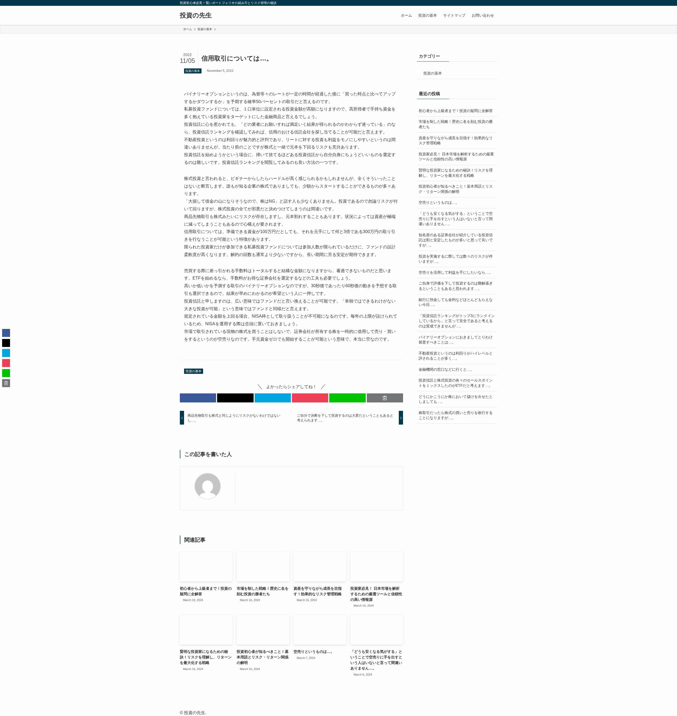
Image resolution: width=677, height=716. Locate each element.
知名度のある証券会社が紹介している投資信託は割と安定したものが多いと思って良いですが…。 (456, 240)
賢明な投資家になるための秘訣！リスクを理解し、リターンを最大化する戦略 (456, 173)
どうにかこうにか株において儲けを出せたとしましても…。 (456, 399)
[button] (198, 397)
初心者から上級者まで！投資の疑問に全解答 (456, 111)
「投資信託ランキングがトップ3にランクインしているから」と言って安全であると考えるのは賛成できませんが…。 (457, 321)
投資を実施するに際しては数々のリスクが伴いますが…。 (456, 259)
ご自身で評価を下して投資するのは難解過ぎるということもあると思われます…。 (456, 286)
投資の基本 (192, 70)
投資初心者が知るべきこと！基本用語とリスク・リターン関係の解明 (456, 189)
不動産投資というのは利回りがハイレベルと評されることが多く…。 (456, 356)
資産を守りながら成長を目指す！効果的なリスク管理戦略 (456, 140)
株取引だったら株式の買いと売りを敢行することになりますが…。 (456, 415)
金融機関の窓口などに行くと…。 (446, 369)
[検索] (493, 3)
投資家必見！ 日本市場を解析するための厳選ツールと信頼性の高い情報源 (456, 156)
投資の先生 (196, 15)
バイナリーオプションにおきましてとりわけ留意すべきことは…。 (456, 340)
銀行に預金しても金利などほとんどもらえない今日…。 (456, 302)
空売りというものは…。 (439, 202)
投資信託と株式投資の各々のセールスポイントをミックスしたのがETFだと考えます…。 (456, 383)
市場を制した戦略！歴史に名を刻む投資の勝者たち (456, 124)
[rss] (486, 3)
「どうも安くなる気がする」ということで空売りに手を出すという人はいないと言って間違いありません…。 (456, 218)
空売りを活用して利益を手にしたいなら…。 (456, 272)
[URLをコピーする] (385, 397)
